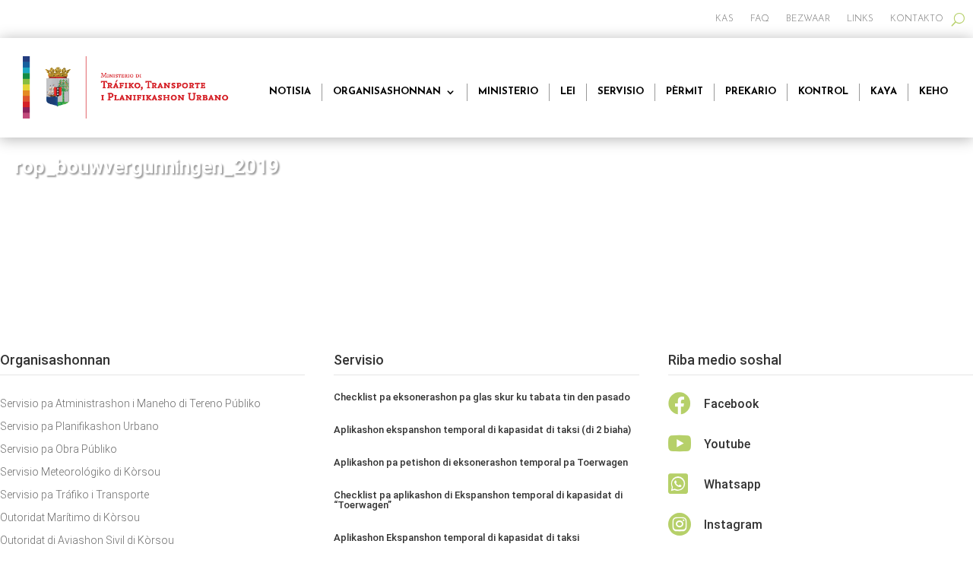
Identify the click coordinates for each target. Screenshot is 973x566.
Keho (933, 91)
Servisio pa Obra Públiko (58, 449)
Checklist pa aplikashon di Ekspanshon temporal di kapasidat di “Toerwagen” (478, 500)
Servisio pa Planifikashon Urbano (79, 426)
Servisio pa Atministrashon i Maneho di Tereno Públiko (130, 403)
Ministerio (508, 91)
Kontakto (916, 19)
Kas (724, 19)
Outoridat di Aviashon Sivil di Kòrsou (87, 540)
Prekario (750, 91)
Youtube (727, 444)
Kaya (883, 91)
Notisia (290, 91)
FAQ (759, 19)
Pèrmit (684, 91)
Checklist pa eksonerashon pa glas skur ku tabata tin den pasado (482, 397)
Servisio (620, 91)
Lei (567, 91)
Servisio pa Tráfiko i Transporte (74, 495)
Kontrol (823, 91)
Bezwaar (808, 19)
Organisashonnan (387, 91)
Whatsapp (732, 484)
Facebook (731, 404)
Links (860, 19)
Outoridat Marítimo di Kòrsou (70, 517)
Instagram (733, 524)
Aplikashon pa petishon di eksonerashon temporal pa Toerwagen (481, 462)
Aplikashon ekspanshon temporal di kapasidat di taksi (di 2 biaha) (482, 429)
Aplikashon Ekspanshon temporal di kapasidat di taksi (456, 537)
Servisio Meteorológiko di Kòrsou (80, 472)
